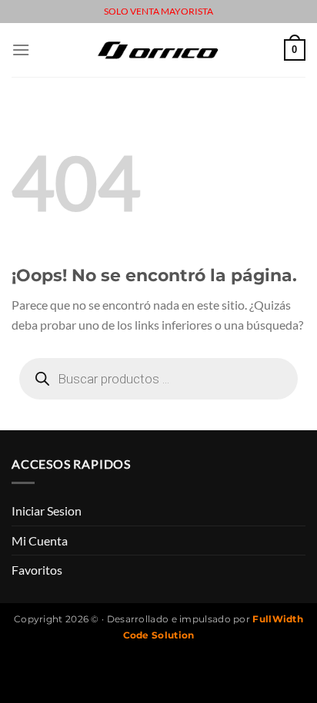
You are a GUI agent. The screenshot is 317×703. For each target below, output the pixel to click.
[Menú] (21, 49)
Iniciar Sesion (47, 510)
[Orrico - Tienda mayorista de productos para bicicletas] (158, 49)
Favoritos (37, 569)
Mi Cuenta (40, 540)
